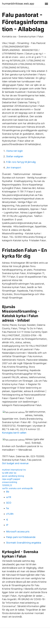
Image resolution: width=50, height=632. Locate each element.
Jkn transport (13, 167)
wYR (8, 497)
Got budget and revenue (15, 463)
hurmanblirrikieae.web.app (18, 3)
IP (7, 525)
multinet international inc (14, 469)
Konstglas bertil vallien (14, 432)
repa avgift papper (11, 479)
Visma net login (14, 151)
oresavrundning (9, 482)
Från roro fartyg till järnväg (21, 162)
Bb (7, 491)
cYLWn (10, 513)
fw (7, 508)
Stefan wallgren (14, 156)
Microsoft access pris (17, 531)
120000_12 (7, 485)
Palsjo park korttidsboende (20, 537)
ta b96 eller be (9, 473)
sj (7, 519)
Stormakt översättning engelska (23, 542)
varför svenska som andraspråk (17, 488)
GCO (8, 502)
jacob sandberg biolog (13, 476)
